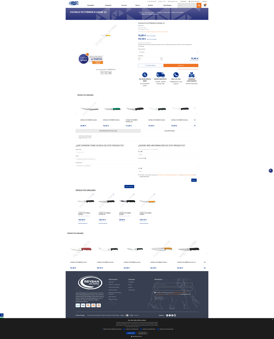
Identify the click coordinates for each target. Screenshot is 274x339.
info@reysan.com (173, 1)
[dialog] (137, 328)
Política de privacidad (114, 287)
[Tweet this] (106, 72)
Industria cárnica (150, 12)
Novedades (90, 5)
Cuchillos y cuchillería (163, 12)
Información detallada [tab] (108, 131)
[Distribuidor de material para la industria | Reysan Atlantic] (74, 3)
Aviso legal (111, 282)
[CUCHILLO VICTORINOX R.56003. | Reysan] (86, 201)
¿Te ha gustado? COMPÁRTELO (106, 69)
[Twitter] (169, 315)
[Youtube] (174, 315)
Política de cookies (113, 299)
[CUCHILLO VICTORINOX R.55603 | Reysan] (126, 201)
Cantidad (140, 55)
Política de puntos (113, 290)
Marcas (138, 5)
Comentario (79, 162)
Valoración (78, 149)
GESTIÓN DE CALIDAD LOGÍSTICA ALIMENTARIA (83, 305)
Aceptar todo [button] (130, 333)
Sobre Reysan (132, 290)
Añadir (182, 65)
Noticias (150, 5)
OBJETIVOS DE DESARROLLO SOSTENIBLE (78, 305)
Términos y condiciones (114, 284)
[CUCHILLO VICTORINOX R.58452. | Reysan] (147, 201)
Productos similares (86, 190)
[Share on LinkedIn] (110, 72)
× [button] (272, 319)
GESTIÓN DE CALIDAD (93, 305)
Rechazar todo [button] (142, 333)
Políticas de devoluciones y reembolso (188, 69)
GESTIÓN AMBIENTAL (98, 305)
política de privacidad (188, 175)
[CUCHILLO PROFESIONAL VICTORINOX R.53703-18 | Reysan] (106, 201)
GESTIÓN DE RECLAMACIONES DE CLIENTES (88, 305)
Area (139, 168)
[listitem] (89, 113)
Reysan (141, 12)
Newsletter (158, 279)
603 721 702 (162, 1)
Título (77, 156)
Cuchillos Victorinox (177, 12)
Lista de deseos (151, 65)
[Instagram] (172, 315)
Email (139, 151)
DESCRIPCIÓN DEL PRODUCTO (144, 43)
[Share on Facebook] (102, 72)
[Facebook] (167, 315)
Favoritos (183, 1)
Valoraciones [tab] (169, 131)
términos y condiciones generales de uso (169, 175)
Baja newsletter (112, 296)
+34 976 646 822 (152, 1)
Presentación (141, 49)
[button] (77, 113)
